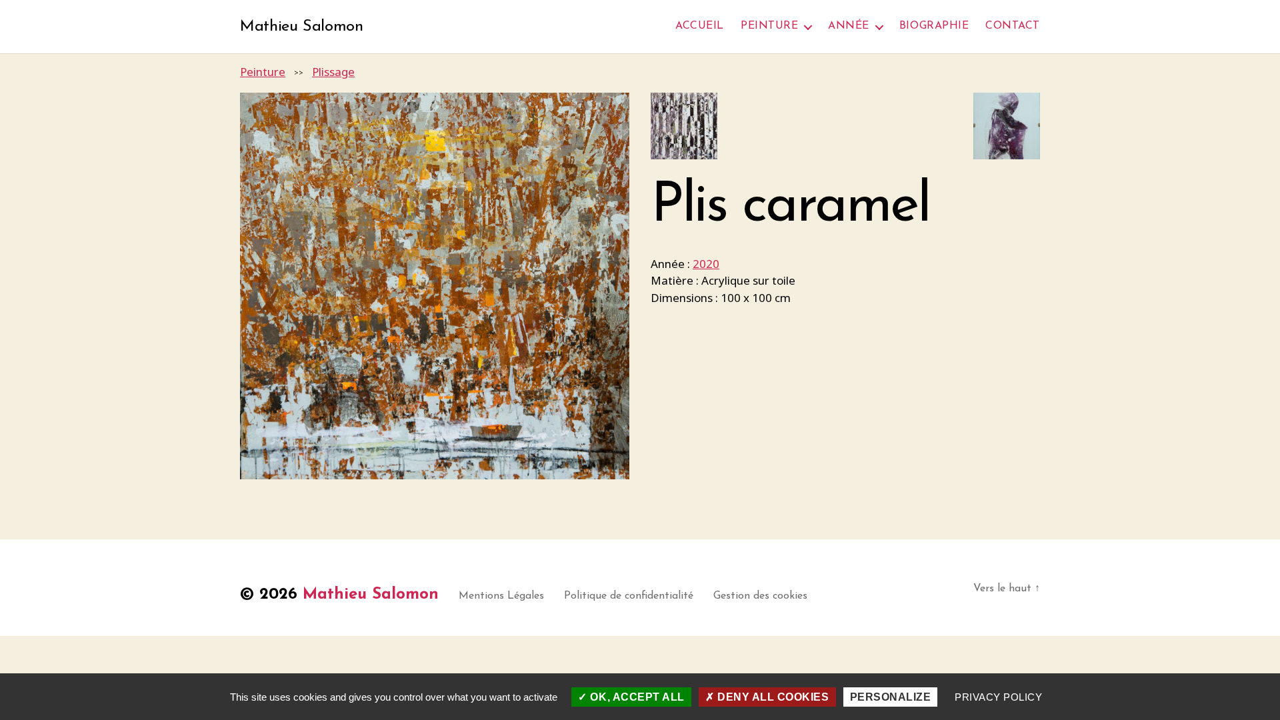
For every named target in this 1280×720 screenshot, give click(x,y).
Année (848, 26)
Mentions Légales (501, 596)
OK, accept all (636, 697)
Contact (1012, 26)
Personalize (890, 697)
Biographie (934, 26)
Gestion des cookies (760, 596)
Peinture (769, 26)
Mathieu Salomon (301, 27)
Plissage (333, 71)
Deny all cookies (771, 697)
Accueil (699, 26)
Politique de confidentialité (628, 596)
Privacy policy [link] (998, 697)
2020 (706, 263)
